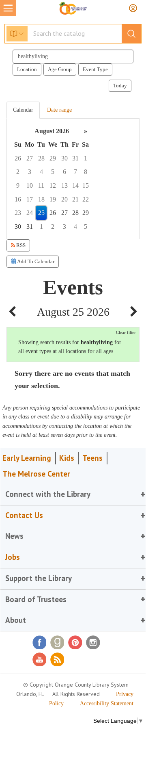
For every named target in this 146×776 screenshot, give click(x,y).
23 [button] (18, 212)
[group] (73, 179)
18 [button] (41, 199)
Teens (92, 458)
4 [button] (41, 171)
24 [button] (29, 212)
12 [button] (52, 185)
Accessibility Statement (106, 703)
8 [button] (85, 171)
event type (95, 69)
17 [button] (29, 199)
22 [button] (85, 199)
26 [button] (18, 158)
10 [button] (29, 185)
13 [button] (64, 185)
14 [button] (75, 185)
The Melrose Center (36, 474)
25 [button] (41, 212)
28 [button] (41, 158)
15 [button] (85, 185)
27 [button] (29, 158)
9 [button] (17, 185)
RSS (20, 245)
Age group (60, 69)
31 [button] (75, 158)
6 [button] (64, 171)
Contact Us (24, 515)
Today (120, 85)
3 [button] (29, 171)
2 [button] (17, 171)
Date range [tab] (59, 110)
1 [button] (85, 158)
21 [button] (75, 199)
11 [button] (41, 185)
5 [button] (52, 171)
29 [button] (52, 158)
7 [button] (75, 171)
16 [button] (18, 199)
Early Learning (26, 458)
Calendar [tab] (23, 110)
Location (27, 69)
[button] (12, 312)
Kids (66, 458)
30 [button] (64, 158)
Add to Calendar (35, 261)
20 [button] (64, 199)
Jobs (12, 557)
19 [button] (52, 199)
